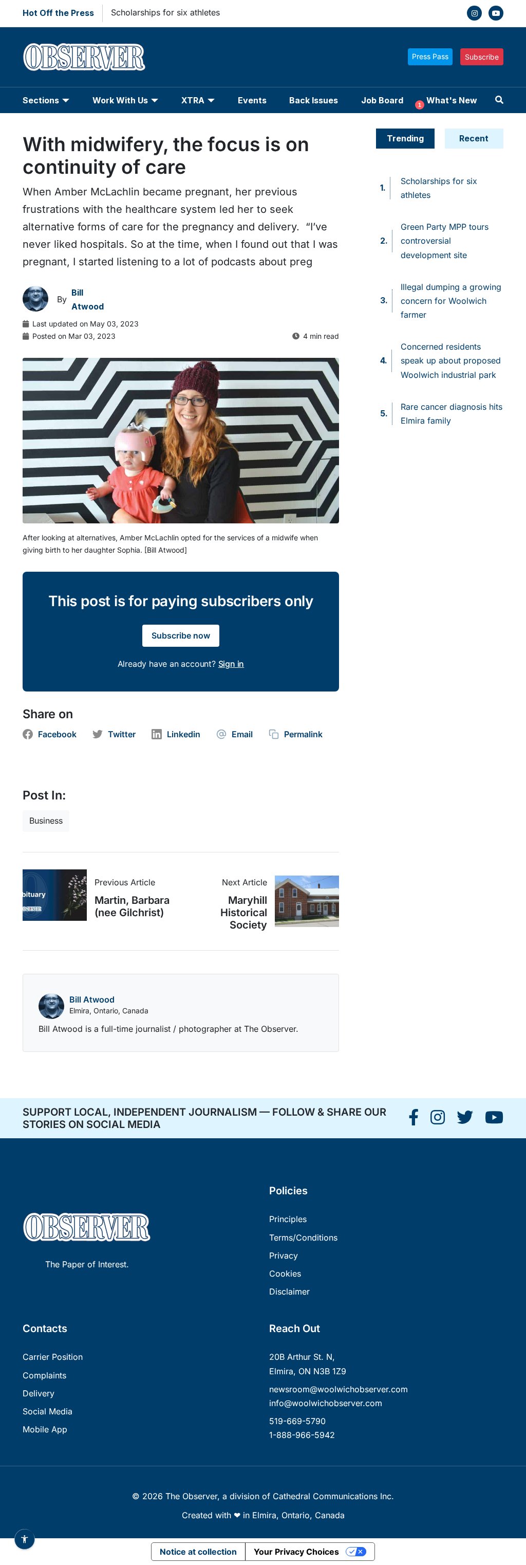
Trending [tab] (405, 138)
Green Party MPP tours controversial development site (445, 241)
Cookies (285, 1273)
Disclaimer (289, 1291)
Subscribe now (181, 635)
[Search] (499, 100)
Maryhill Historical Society (243, 912)
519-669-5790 (297, 1421)
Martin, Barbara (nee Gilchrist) (132, 906)
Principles (288, 1219)
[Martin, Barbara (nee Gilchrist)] (59, 895)
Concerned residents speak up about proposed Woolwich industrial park (451, 360)
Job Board (382, 100)
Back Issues (313, 100)
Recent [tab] (474, 138)
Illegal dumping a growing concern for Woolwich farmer (451, 301)
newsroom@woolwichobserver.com (338, 1389)
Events (252, 100)
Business (46, 820)
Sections (41, 100)
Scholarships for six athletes (165, 12)
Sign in (231, 664)
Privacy (283, 1255)
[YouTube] (496, 13)
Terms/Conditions (303, 1237)
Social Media (47, 1411)
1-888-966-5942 (302, 1435)
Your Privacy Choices (296, 1551)
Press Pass (430, 56)
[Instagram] (474, 13)
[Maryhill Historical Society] (303, 901)
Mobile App (45, 1429)
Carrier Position (53, 1357)
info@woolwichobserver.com (325, 1403)
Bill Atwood (92, 999)
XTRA (192, 100)
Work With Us (120, 100)
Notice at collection (198, 1551)
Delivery (38, 1393)
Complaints (44, 1375)
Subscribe (482, 56)
